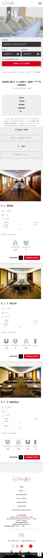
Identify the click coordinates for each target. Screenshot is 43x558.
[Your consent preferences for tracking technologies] (39, 554)
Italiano (21, 536)
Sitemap (21, 491)
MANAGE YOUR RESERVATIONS (10, 59)
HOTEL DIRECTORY (21, 494)
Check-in (4, 49)
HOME (5, 72)
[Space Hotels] (8, 5)
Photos (21, 101)
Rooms (21, 105)
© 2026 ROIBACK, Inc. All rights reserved (19, 541)
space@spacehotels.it (23, 524)
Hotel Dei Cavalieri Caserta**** (21, 72)
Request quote (32, 258)
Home (22, 487)
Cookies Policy (21, 502)
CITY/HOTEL (5, 40)
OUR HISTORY (21, 506)
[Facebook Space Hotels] (12, 546)
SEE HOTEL (14, 258)
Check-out (25, 49)
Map (21, 111)
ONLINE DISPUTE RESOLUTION (21, 510)
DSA (34, 541)
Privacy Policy (21, 498)
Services (21, 108)
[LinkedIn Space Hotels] (22, 546)
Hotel (21, 98)
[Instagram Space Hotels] (17, 546)
